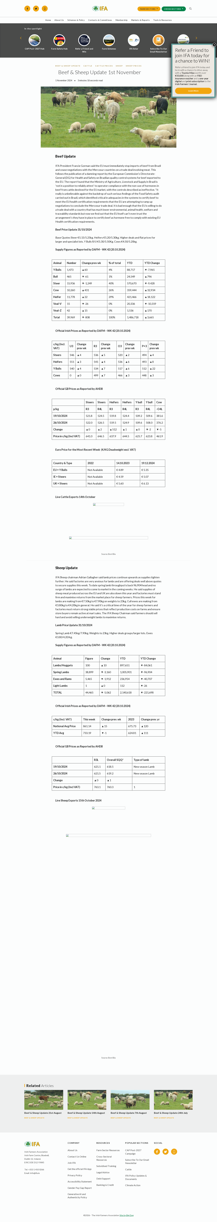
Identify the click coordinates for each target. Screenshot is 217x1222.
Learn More (193, 91)
